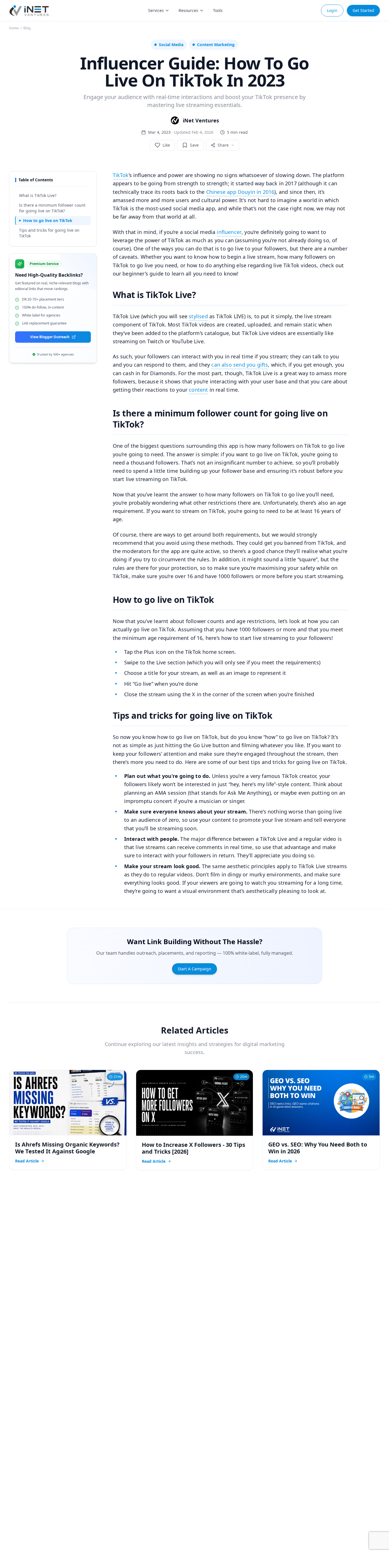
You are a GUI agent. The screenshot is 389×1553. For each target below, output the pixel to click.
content (198, 389)
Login (332, 10)
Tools (218, 10)
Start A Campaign (194, 968)
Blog (26, 28)
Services (156, 10)
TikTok (121, 175)
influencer (229, 232)
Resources (188, 10)
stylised (198, 316)
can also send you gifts (239, 364)
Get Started (363, 10)
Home (14, 28)
